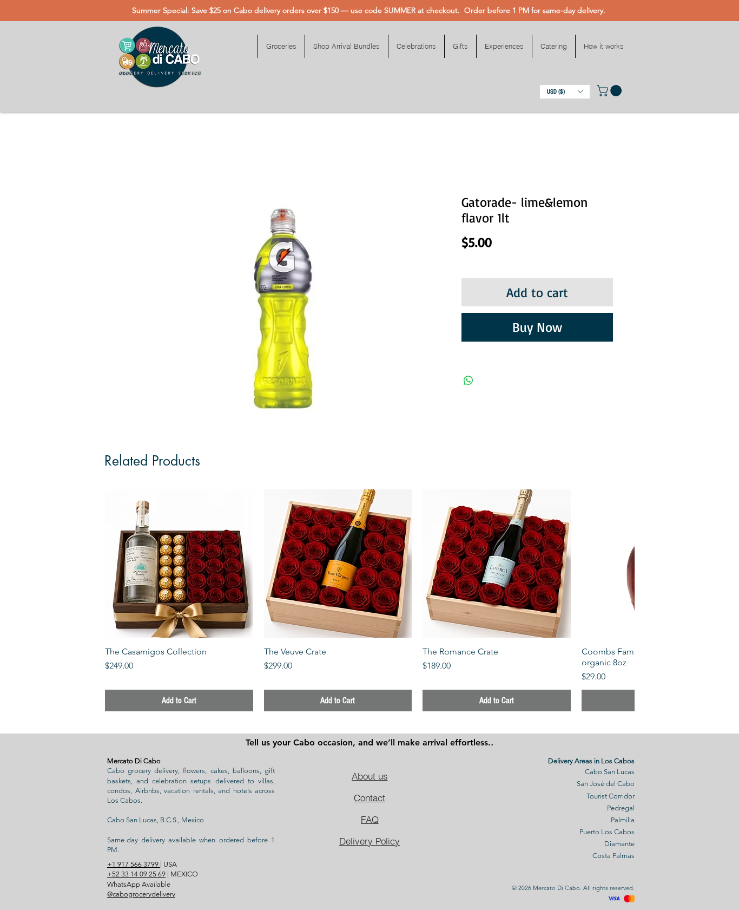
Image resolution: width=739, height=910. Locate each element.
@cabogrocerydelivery (141, 894)
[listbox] (565, 92)
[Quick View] (179, 563)
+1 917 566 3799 (133, 864)
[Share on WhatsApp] (468, 380)
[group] (369, 600)
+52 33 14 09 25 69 (136, 874)
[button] (281, 46)
